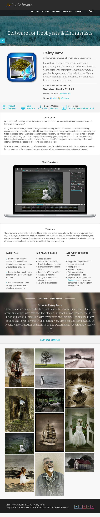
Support (78, 11)
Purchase (56, 11)
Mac (54, 98)
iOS (78, 108)
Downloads (67, 11)
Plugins (45, 11)
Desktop (71, 108)
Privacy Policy (39, 505)
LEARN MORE (64, 94)
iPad (92, 108)
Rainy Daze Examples (50, 340)
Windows (64, 98)
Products (35, 11)
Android (84, 108)
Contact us (72, 280)
